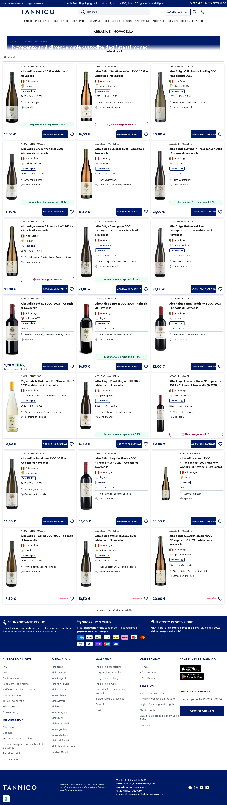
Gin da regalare (148, 710)
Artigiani (158, 21)
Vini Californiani (60, 723)
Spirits (116, 21)
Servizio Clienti (64, 628)
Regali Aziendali (11, 753)
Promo (28, 21)
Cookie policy (11, 712)
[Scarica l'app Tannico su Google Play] (192, 676)
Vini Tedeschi (59, 689)
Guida (6, 672)
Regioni (127, 21)
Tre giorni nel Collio (107, 684)
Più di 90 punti (148, 672)
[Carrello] (202, 12)
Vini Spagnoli (59, 678)
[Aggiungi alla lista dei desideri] (72, 134)
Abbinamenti (142, 21)
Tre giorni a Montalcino (109, 667)
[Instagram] (196, 787)
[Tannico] (37, 12)
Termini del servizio (13, 701)
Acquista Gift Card (202, 710)
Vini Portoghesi (60, 684)
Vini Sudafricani (60, 740)
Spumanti (95, 21)
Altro (199, 21)
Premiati (144, 667)
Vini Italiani (57, 667)
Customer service (13, 678)
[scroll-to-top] (219, 787)
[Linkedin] (207, 787)
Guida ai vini (62, 659)
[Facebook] (190, 787)
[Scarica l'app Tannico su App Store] (190, 668)
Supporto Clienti (17, 659)
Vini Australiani (60, 735)
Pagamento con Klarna (16, 684)
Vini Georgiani (59, 712)
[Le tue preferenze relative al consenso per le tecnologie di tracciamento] (6, 798)
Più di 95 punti (148, 678)
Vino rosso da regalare (152, 693)
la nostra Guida (22, 628)
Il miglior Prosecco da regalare (157, 699)
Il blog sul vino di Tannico (110, 699)
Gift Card (196, 3)
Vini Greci (57, 706)
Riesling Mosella (60, 752)
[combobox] (117, 11)
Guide (99, 710)
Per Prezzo (42, 21)
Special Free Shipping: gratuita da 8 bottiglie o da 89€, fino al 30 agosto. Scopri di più (113, 3)
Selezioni (147, 685)
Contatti (7, 733)
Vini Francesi (59, 672)
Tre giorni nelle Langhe (108, 678)
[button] (195, 12)
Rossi (55, 21)
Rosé (107, 21)
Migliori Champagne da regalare (158, 704)
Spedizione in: (10, 3)
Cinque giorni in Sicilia (108, 672)
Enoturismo (102, 704)
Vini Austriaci (59, 695)
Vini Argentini (59, 729)
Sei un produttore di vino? (18, 738)
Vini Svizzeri (58, 701)
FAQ (5, 667)
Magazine (103, 659)
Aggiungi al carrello (55, 134)
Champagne (80, 21)
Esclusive (172, 21)
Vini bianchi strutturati (64, 746)
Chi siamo (8, 727)
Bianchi (65, 21)
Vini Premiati (150, 659)
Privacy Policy (11, 706)
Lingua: (33, 3)
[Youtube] (201, 787)
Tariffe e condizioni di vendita (19, 689)
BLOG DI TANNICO (215, 3)
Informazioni (14, 719)
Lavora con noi (11, 759)
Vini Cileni (57, 718)
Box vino (145, 725)
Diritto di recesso (12, 695)
